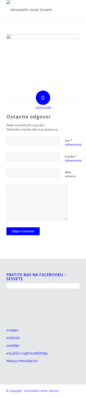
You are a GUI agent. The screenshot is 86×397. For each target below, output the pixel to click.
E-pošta (73, 158)
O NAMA (12, 330)
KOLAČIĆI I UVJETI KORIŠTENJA (27, 353)
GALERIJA (12, 345)
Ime (73, 142)
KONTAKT (13, 338)
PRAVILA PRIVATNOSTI (22, 361)
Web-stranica (70, 174)
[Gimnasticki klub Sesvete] (35, 9)
